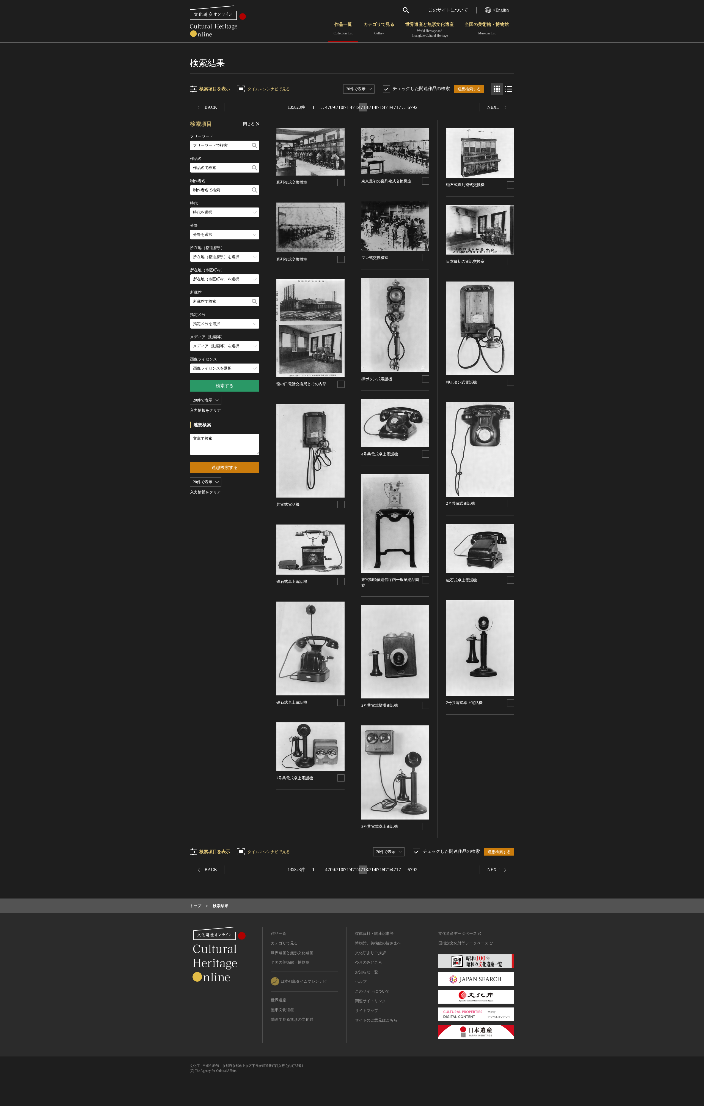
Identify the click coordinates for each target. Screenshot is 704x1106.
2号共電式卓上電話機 (294, 778)
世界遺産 (278, 1000)
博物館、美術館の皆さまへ (378, 943)
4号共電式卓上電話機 (379, 454)
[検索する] (254, 145)
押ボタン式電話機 (376, 379)
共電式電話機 (287, 505)
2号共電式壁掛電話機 (379, 705)
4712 (355, 107)
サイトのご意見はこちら (376, 1020)
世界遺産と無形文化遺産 (429, 29)
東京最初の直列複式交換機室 (386, 181)
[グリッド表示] (497, 89)
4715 (379, 107)
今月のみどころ (368, 962)
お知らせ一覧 (366, 972)
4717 (396, 107)
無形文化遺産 (282, 1010)
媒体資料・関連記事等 (374, 934)
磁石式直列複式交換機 (465, 185)
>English (501, 10)
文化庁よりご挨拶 (370, 953)
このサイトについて (448, 10)
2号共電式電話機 (460, 503)
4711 (346, 107)
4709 (330, 107)
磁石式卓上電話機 (291, 582)
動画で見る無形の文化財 (292, 1019)
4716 (388, 107)
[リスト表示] (508, 89)
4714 (371, 107)
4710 (338, 107)
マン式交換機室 (374, 258)
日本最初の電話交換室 (465, 262)
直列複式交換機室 (291, 182)
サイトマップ (366, 1011)
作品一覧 (343, 28)
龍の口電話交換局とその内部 (301, 384)
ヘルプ (361, 982)
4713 (363, 107)
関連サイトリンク (370, 1001)
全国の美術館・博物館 (487, 28)
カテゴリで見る (379, 28)
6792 (412, 107)
